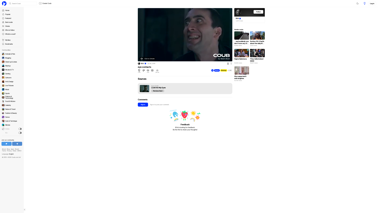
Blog (8, 149)
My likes (7, 40)
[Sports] (12, 93)
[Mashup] (12, 66)
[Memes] (12, 125)
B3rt (142, 63)
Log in (372, 3)
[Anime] (12, 129)
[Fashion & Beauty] (12, 113)
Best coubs (9, 22)
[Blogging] (12, 58)
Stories (7, 26)
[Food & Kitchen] (12, 101)
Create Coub (46, 3)
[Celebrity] (12, 105)
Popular (7, 14)
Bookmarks (9, 44)
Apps (12, 149)
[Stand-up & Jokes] (12, 62)
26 (230, 70)
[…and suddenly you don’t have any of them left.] (241, 39)
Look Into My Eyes (158, 88)
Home (7, 10)
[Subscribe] (20, 129)
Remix (217, 70)
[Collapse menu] (24, 209)
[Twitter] (6, 144)
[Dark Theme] (357, 3)
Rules (14, 151)
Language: (8, 154)
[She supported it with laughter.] (241, 74)
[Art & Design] (12, 82)
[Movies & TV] (12, 70)
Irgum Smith (155, 86)
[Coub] (4, 3)
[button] (147, 58)
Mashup (223, 70)
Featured (8, 18)
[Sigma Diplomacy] (241, 57)
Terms (4, 151)
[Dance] (12, 117)
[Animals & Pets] (12, 54)
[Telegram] (17, 144)
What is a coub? (10, 34)
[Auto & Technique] (12, 121)
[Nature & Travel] (12, 109)
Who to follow (10, 30)
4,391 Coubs (239, 21)
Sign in (143, 104)
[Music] (12, 89)
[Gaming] (12, 74)
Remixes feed (157, 91)
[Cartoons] (12, 78)
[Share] (228, 63)
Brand (17, 149)
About (4, 149)
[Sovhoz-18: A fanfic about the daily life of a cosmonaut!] (257, 39)
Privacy (9, 151)
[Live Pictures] (12, 85)
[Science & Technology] (12, 97)
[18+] (20, 133)
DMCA (19, 151)
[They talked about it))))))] (257, 57)
